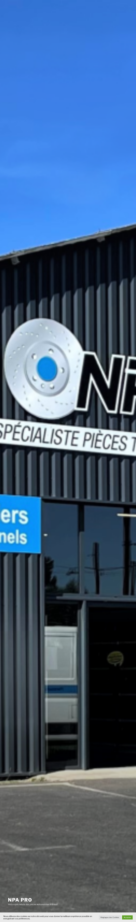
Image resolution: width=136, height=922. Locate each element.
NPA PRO (20, 900)
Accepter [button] (127, 917)
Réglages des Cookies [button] (110, 917)
